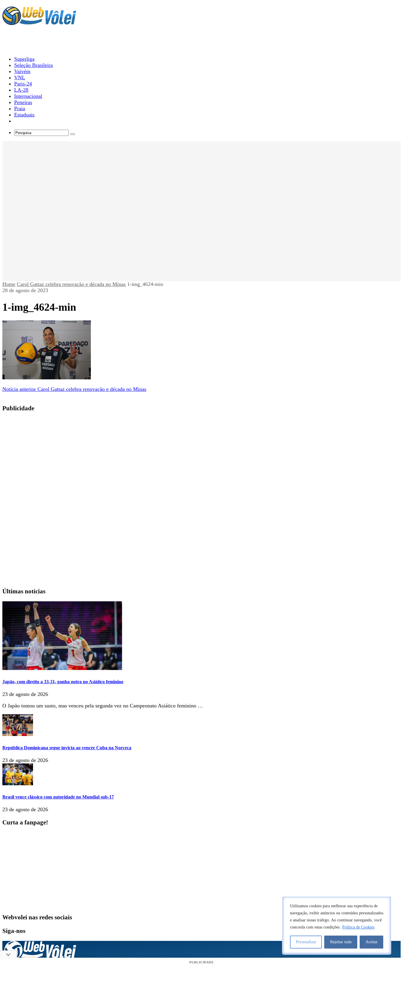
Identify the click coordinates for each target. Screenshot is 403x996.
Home (8, 284)
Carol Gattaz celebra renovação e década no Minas (71, 284)
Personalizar (306, 942)
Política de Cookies (358, 927)
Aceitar (372, 942)
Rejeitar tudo (341, 942)
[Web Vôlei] (39, 22)
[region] (336, 925)
